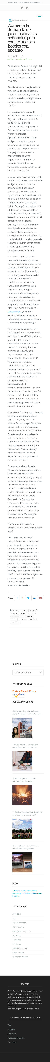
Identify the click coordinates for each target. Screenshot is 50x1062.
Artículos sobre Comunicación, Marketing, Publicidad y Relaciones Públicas (27, 893)
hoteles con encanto (23, 615)
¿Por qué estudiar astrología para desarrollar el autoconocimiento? (25, 746)
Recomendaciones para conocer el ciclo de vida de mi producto (25, 847)
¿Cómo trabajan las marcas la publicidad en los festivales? (24, 779)
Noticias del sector (19, 948)
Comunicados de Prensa (21, 59)
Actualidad (16, 914)
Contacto (11, 1029)
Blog (9, 1025)
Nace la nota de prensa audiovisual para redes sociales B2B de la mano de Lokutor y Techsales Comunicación (27, 712)
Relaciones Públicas (20, 957)
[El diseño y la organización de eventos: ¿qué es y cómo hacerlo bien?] (22, 829)
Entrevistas (16, 940)
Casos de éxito (18, 927)
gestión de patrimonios (24, 612)
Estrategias (16, 944)
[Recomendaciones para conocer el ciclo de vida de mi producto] (22, 862)
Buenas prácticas (19, 923)
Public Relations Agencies (30, 2)
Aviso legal (12, 1042)
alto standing (20, 610)
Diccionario (12, 2)
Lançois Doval (15, 311)
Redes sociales (18, 953)
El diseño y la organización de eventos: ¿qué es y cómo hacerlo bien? (27, 813)
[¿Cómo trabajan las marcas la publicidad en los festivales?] (22, 795)
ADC (14, 918)
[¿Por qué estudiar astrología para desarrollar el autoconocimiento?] (22, 761)
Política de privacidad (16, 1038)
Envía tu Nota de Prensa (24, 691)
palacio (22, 619)
